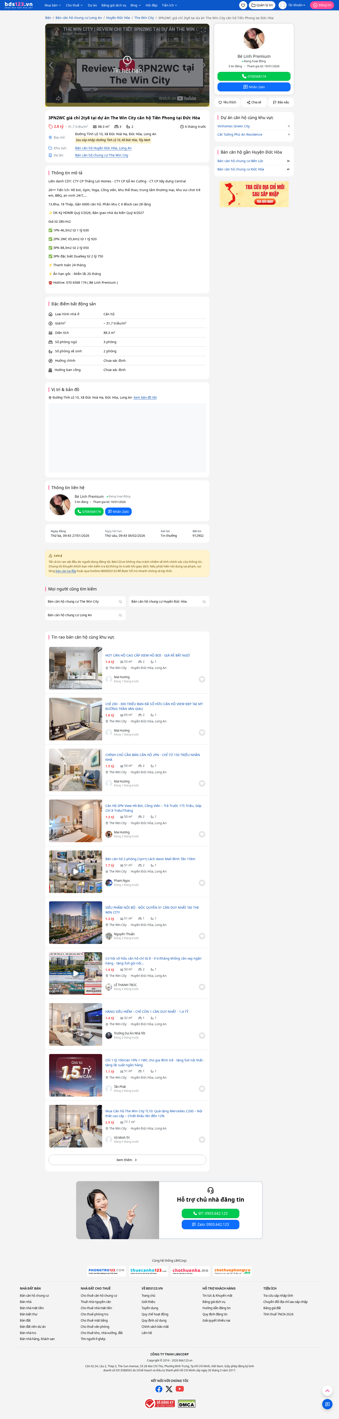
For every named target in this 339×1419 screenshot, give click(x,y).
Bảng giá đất (272, 1308)
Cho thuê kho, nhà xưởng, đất (102, 1333)
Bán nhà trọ (28, 1333)
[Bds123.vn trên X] (169, 1389)
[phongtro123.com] (106, 1271)
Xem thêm (124, 1160)
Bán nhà (25, 1302)
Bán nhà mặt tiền (32, 1308)
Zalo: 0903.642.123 (213, 1224)
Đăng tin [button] (325, 5)
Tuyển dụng (150, 1308)
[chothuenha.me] (190, 1271)
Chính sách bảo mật (155, 1327)
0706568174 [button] (91, 511)
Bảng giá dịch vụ (113, 5)
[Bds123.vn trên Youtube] (180, 1389)
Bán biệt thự (28, 1314)
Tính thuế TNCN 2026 (278, 1314)
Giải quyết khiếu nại (216, 1320)
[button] (243, 5)
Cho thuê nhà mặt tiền (96, 1308)
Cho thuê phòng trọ (94, 1314)
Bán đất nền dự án (33, 1327)
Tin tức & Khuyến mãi (217, 1295)
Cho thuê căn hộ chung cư (99, 1295)
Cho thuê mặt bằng (94, 1320)
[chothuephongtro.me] (232, 1271)
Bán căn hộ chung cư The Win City (101, 155)
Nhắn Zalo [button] (121, 511)
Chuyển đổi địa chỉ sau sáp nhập (285, 1302)
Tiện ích (168, 5)
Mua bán (51, 5)
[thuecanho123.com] (148, 1271)
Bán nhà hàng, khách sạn (37, 1339)
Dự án (92, 5)
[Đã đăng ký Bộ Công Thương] (159, 1403)
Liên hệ (147, 1333)
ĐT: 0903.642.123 (213, 1213)
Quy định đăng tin (214, 1314)
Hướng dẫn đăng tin (216, 1308)
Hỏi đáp (151, 5)
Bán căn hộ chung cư (34, 1295)
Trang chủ (148, 1295)
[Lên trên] (327, 1390)
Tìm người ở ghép (93, 1339)
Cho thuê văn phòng (95, 1327)
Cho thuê (72, 5)
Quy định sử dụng (154, 1320)
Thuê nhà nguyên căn (96, 1302)
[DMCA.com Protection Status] (186, 1404)
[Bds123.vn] (19, 5)
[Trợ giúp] (327, 1404)
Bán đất (25, 1320)
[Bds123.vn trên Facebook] (158, 1389)
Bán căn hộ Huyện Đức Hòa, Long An (103, 148)
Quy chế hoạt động (155, 1314)
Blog (134, 5)
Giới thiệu (148, 1302)
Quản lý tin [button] (264, 5)
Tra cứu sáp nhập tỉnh (278, 1295)
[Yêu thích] (202, 679)
